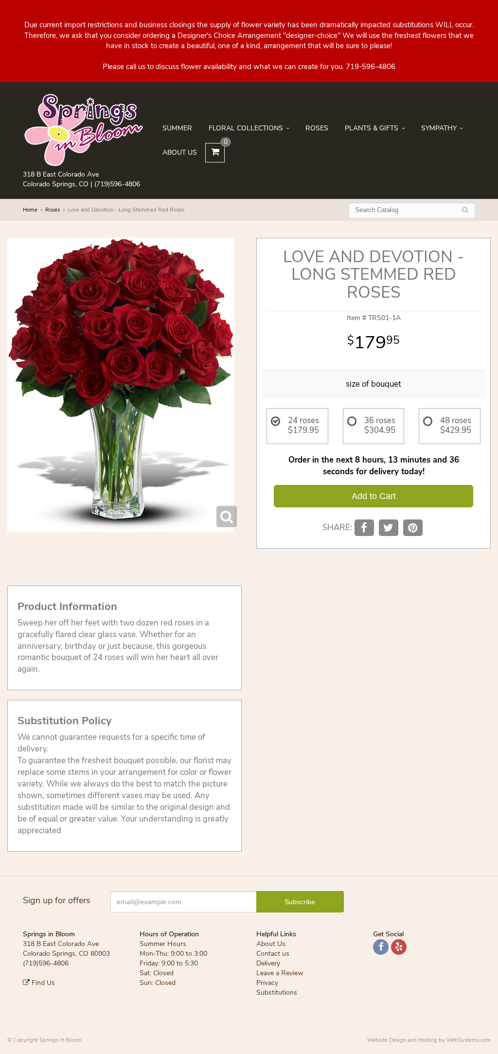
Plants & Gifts (371, 128)
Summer (177, 128)
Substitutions (276, 992)
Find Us (42, 982)
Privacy (267, 982)
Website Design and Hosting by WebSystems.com (429, 1040)
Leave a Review (279, 973)
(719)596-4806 (117, 184)
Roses (316, 128)
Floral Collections (246, 128)
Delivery (268, 963)
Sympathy (439, 128)
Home (30, 210)
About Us (179, 152)
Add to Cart (374, 496)
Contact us (272, 953)
